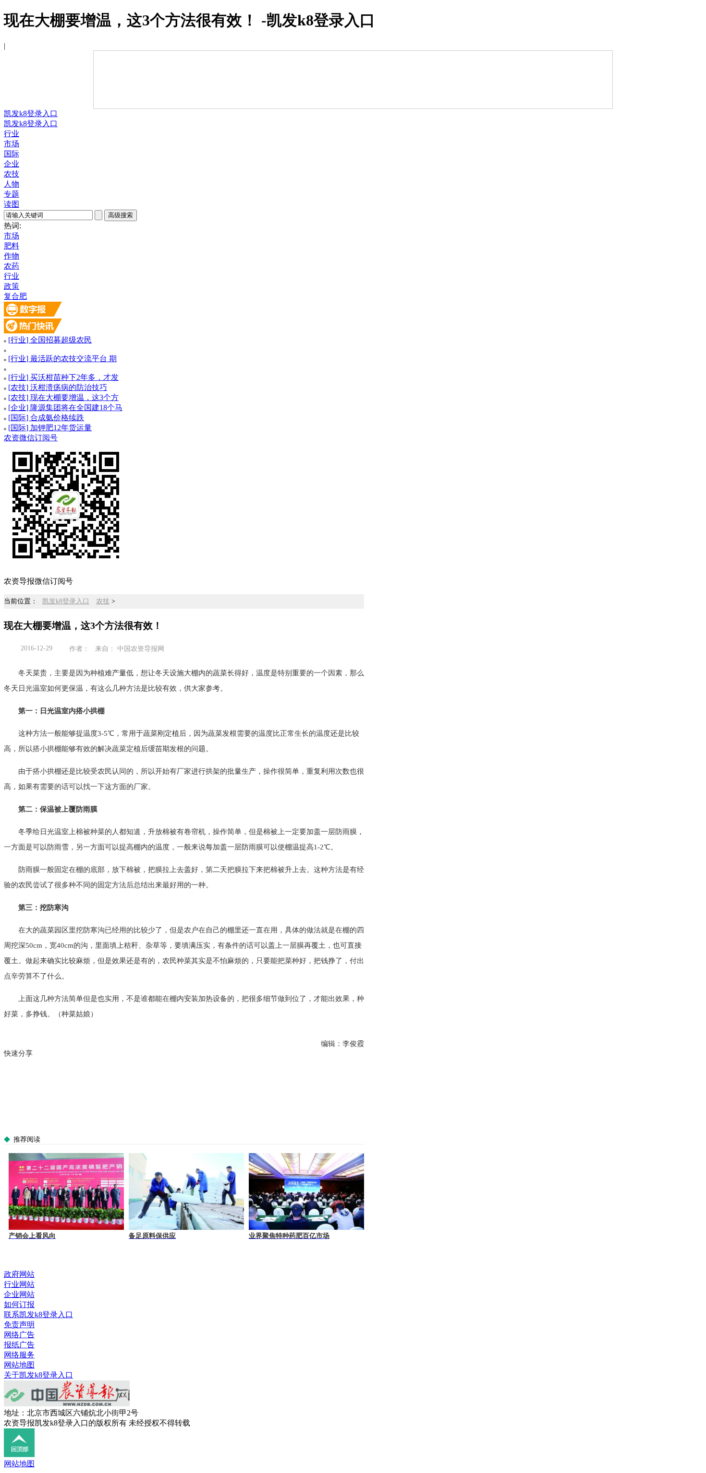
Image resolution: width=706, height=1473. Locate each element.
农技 (11, 174)
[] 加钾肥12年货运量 (50, 428)
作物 (11, 256)
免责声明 (19, 1324)
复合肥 (15, 296)
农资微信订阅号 (31, 438)
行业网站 (19, 1284)
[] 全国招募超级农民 (50, 340)
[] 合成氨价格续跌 (46, 417)
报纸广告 (19, 1345)
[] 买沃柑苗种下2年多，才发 (63, 377)
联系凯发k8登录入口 (38, 1314)
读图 (11, 204)
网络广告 (19, 1335)
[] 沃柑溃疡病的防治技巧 (57, 387)
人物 (11, 184)
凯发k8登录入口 (31, 113)
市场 (11, 144)
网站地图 (19, 1365)
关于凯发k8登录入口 (38, 1375)
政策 (11, 286)
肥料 (11, 246)
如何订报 (19, 1304)
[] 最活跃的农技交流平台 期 (62, 358)
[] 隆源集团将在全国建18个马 (65, 407)
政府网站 (19, 1274)
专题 (11, 194)
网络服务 (19, 1355)
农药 (11, 266)
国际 (11, 154)
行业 (11, 134)
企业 (11, 164)
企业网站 (19, 1294)
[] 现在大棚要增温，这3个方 (63, 397)
